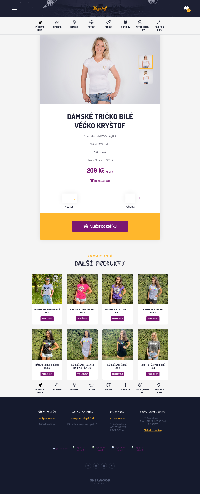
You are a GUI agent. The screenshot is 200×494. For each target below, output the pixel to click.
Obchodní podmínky (153, 430)
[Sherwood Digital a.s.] (100, 480)
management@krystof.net (82, 418)
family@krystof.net (47, 418)
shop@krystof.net (118, 418)
